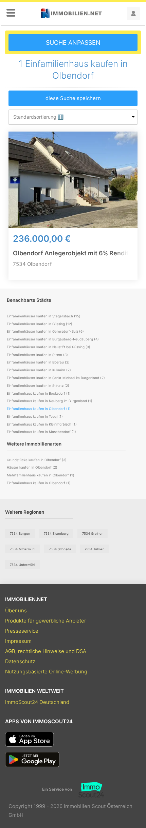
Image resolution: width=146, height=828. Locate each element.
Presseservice (21, 631)
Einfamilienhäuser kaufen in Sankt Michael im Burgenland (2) (56, 378)
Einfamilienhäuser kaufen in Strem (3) (37, 355)
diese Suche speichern (73, 98)
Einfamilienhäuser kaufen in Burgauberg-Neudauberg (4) (53, 339)
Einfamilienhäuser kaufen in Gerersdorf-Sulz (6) (45, 331)
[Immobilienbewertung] (88, 790)
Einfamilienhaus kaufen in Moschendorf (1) (41, 432)
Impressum (18, 641)
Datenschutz (20, 661)
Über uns (16, 610)
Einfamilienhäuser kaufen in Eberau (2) (38, 362)
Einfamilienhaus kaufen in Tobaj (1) (35, 416)
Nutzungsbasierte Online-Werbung (46, 671)
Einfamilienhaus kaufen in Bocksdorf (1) (39, 393)
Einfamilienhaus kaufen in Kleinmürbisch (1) (42, 424)
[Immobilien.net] (71, 13)
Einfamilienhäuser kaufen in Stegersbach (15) (43, 316)
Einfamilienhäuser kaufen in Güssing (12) (39, 324)
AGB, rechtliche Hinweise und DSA (45, 651)
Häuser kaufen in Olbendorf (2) (32, 467)
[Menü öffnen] (11, 13)
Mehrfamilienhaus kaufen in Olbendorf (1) (40, 475)
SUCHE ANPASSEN (73, 42)
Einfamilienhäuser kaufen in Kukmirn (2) (39, 370)
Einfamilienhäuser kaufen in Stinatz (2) (38, 385)
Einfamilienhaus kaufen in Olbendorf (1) (39, 483)
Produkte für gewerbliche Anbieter (45, 620)
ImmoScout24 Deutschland (37, 702)
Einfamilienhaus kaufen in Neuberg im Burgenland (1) (49, 401)
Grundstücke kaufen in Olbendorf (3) (37, 460)
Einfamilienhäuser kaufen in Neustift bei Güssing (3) (48, 347)
